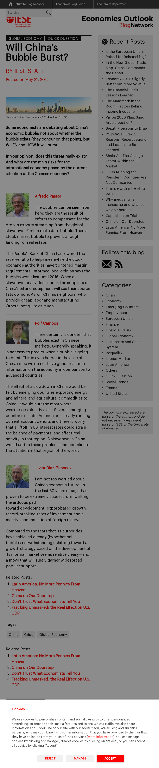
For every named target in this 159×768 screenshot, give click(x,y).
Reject (50, 758)
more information (100, 737)
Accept (110, 758)
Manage (80, 758)
